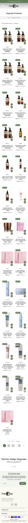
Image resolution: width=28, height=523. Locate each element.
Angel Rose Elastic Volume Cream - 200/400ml (7, 114)
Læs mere (14, 466)
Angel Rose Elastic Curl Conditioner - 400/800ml (20, 50)
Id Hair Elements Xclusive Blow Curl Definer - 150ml (20, 398)
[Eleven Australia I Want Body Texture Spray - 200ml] (21, 195)
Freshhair (16, 519)
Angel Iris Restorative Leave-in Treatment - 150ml (20, 178)
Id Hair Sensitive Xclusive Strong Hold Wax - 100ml (20, 303)
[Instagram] (15, 504)
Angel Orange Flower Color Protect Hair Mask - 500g (7, 240)
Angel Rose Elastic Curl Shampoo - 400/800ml (7, 50)
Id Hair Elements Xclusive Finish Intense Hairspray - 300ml (7, 398)
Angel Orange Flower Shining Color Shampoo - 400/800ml (20, 82)
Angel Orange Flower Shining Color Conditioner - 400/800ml (20, 114)
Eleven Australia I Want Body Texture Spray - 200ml (20, 209)
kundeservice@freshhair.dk (7, 500)
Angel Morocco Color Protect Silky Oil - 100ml (20, 147)
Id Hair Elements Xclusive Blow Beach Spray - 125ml (20, 366)
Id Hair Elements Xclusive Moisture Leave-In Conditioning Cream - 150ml (7, 366)
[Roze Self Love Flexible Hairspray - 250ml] (7, 416)
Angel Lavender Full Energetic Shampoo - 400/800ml (7, 81)
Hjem (9, 17)
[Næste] (23, 445)
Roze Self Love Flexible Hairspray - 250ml (7, 431)
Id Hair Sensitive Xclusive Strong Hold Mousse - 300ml (20, 334)
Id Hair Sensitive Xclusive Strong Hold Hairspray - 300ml (7, 303)
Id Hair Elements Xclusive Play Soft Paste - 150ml (7, 334)
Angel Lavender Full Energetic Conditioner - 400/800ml (7, 147)
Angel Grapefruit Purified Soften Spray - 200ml (7, 209)
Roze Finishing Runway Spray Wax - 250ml (20, 272)
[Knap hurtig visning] (12, 41)
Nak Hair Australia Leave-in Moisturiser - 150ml (20, 240)
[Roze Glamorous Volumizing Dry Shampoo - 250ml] (7, 258)
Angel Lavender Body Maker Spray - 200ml (7, 177)
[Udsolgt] (25, 358)
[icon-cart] (25, 6)
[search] (5, 6)
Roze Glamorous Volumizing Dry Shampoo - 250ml (7, 272)
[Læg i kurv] (12, 43)
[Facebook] (12, 504)
